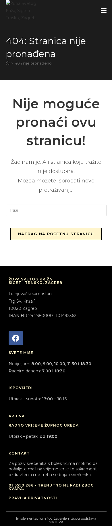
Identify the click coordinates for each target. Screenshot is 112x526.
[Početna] (7, 63)
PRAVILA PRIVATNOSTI (33, 498)
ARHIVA (17, 416)
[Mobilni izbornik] (104, 10)
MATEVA (56, 522)
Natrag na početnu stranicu (56, 233)
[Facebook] (16, 338)
